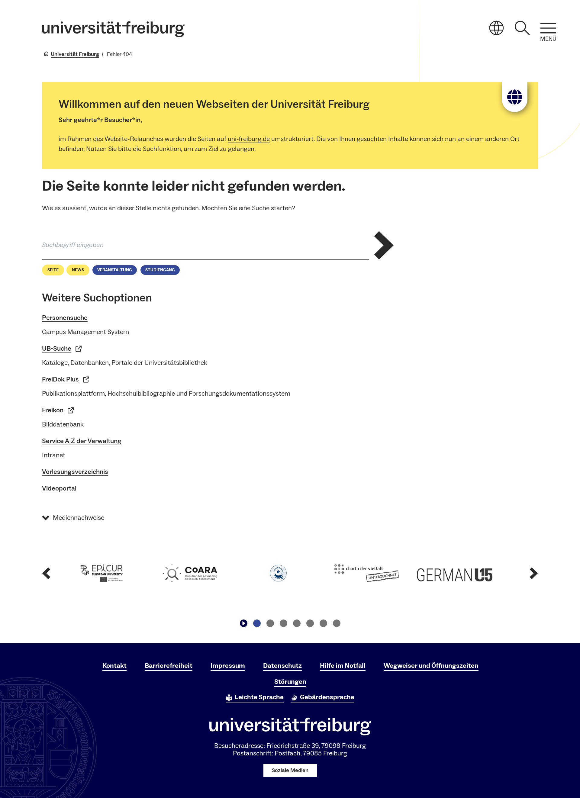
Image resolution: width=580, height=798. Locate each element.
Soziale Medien (290, 770)
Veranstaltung (114, 270)
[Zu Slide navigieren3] (283, 623)
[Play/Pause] (243, 623)
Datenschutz (282, 665)
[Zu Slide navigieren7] (336, 623)
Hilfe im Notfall (343, 665)
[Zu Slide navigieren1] (256, 623)
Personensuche (65, 318)
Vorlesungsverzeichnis (75, 472)
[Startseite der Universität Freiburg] (113, 29)
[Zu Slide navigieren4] (296, 623)
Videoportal (59, 488)
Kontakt (114, 665)
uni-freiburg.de (249, 139)
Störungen (290, 681)
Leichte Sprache (259, 697)
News (78, 270)
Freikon (52, 410)
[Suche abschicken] (384, 245)
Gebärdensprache (327, 697)
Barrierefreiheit (168, 665)
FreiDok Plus (60, 379)
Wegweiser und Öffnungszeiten (431, 665)
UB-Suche (56, 348)
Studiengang (160, 270)
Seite (53, 270)
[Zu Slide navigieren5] (310, 623)
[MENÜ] (548, 28)
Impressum (228, 665)
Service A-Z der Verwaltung (81, 441)
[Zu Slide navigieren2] (270, 623)
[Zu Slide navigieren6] (323, 623)
